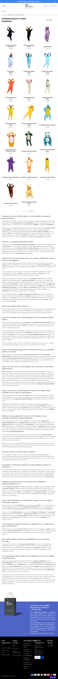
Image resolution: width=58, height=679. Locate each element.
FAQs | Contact (6, 655)
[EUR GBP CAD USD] (46, 6)
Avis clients (16, 648)
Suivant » (31, 211)
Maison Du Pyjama (10, 676)
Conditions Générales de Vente (27, 645)
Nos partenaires (17, 655)
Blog (14, 645)
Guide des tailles (6, 648)
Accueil (4, 14)
